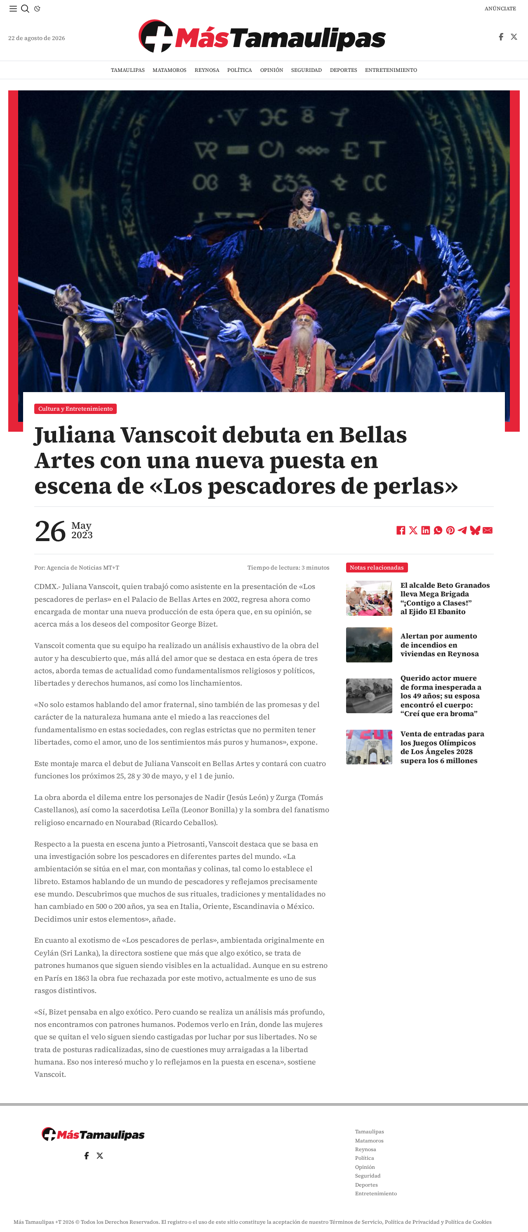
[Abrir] (13, 9)
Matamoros (169, 69)
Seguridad (306, 69)
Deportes (343, 69)
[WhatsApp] (438, 530)
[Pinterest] (450, 530)
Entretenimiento (391, 69)
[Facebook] (401, 530)
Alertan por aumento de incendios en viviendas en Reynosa (440, 645)
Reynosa (207, 69)
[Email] (487, 530)
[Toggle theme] (37, 9)
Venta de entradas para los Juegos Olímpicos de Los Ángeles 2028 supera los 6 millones (442, 746)
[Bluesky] (475, 530)
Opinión (271, 69)
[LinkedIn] (426, 530)
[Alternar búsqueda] (25, 9)
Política (239, 69)
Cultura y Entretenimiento (75, 408)
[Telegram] (463, 530)
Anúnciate (500, 8)
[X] (413, 530)
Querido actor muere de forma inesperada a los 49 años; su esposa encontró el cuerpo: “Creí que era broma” (441, 696)
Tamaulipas (128, 69)
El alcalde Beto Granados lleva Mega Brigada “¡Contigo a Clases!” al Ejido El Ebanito (445, 598)
